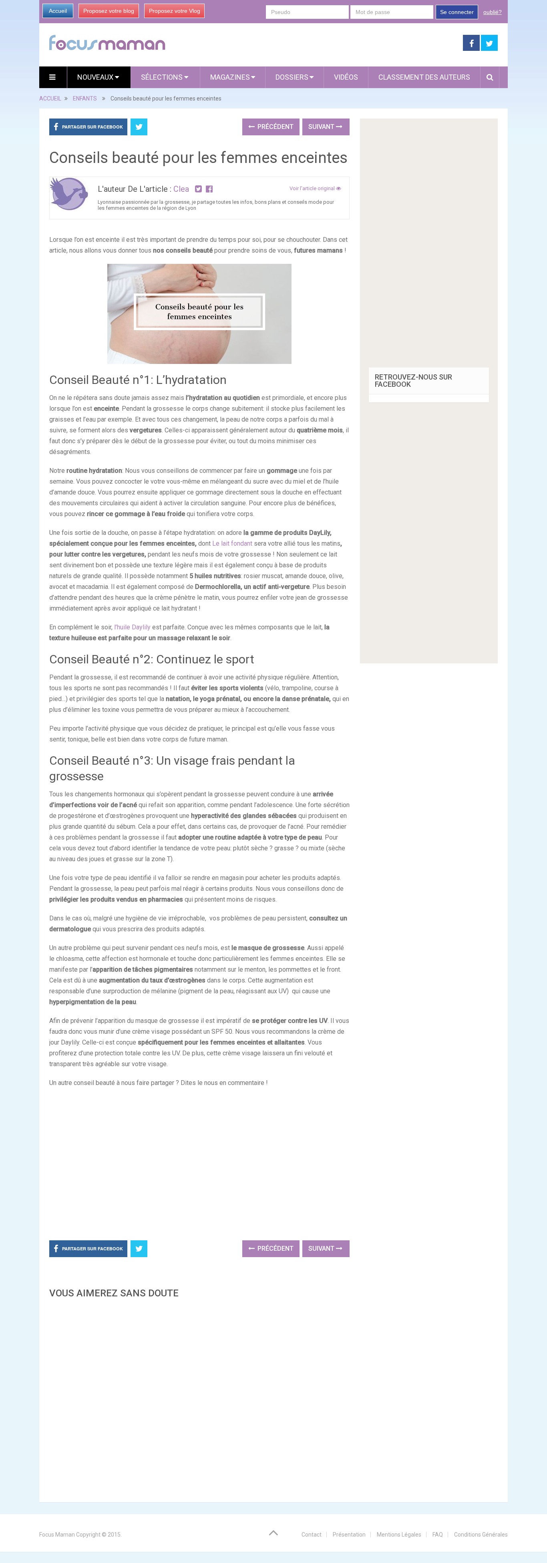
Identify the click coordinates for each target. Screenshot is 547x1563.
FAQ (437, 1534)
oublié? (492, 12)
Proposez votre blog (108, 11)
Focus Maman (57, 1534)
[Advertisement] (199, 1398)
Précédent (275, 127)
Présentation (349, 1534)
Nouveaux (96, 77)
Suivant (322, 127)
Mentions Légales (399, 1534)
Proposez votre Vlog (174, 11)
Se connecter (457, 12)
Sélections (162, 77)
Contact (312, 1534)
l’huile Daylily (132, 627)
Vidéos (346, 77)
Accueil (58, 11)
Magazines (230, 77)
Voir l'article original (313, 188)
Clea (181, 189)
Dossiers (292, 77)
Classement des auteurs (424, 77)
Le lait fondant (232, 543)
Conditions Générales (481, 1534)
